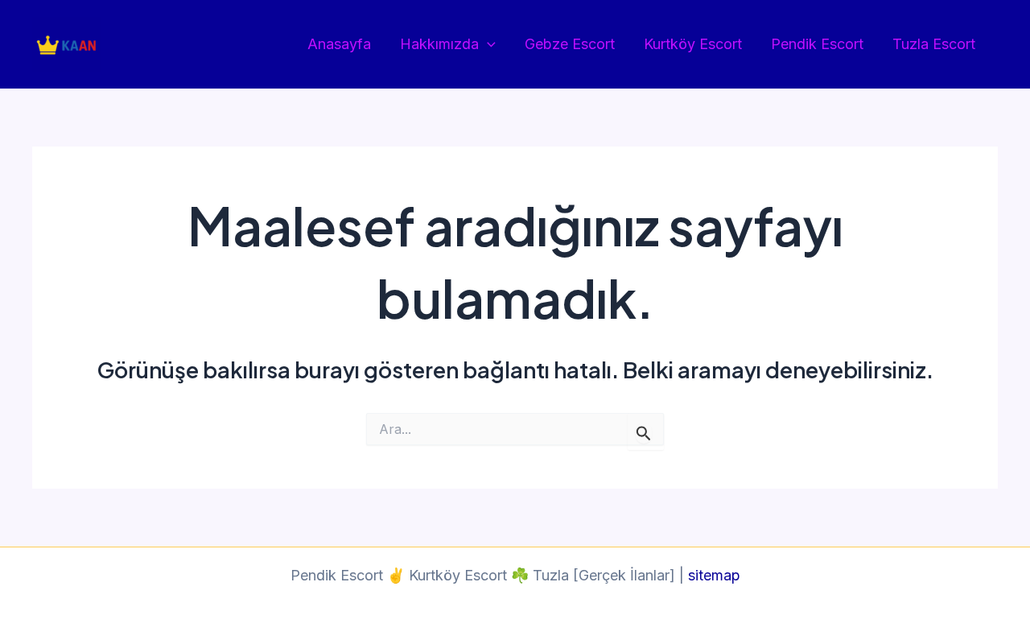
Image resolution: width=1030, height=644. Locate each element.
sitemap (714, 575)
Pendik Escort (817, 43)
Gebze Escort (570, 43)
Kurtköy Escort (693, 43)
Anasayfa (339, 43)
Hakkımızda (439, 43)
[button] (487, 44)
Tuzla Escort (933, 43)
